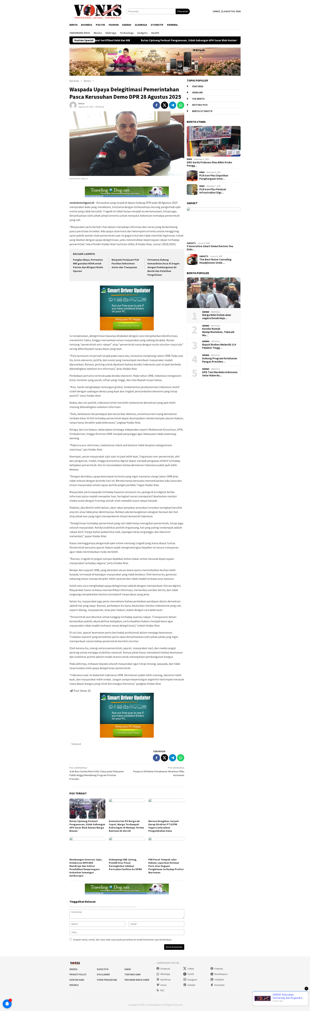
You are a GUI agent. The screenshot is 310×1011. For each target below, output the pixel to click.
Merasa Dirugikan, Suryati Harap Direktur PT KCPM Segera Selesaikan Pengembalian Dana (163, 825)
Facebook (165, 968)
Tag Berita (198, 98)
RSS (162, 990)
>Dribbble (219, 979)
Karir (128, 969)
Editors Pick (200, 104)
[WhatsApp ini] (180, 105)
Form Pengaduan (107, 979)
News (189, 159)
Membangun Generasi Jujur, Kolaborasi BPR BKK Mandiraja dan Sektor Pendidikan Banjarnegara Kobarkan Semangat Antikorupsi (85, 867)
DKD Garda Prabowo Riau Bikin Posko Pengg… (209, 164)
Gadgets (191, 243)
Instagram (192, 979)
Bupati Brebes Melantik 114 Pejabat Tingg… (219, 346)
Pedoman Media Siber (137, 979)
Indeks (73, 969)
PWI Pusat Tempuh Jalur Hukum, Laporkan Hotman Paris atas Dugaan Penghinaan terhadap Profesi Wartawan (166, 866)
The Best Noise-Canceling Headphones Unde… (215, 261)
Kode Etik (103, 969)
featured (76, 744)
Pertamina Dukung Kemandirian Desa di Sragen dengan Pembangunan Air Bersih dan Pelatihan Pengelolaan (163, 267)
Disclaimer (103, 974)
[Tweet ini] (164, 105)
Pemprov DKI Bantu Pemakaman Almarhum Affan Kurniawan (158, 771)
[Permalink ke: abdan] (73, 104)
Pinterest (218, 968)
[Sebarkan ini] (156, 105)
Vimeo (163, 985)
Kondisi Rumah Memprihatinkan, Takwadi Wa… (218, 332)
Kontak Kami (76, 979)
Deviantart (219, 985)
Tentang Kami (133, 974)
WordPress (165, 979)
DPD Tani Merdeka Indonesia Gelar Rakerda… (219, 374)
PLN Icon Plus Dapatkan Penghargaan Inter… (213, 177)
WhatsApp (165, 974)
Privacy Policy (77, 974)
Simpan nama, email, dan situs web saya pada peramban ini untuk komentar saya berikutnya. (122, 939)
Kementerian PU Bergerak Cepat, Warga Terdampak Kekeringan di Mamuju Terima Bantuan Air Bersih (126, 825)
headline (197, 92)
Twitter (190, 968)
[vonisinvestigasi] (97, 11)
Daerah (205, 312)
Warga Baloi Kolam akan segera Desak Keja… (216, 316)
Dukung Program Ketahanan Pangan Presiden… (219, 360)
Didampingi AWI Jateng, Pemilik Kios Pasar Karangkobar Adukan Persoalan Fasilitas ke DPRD (125, 864)
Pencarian (182, 11)
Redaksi (74, 985)
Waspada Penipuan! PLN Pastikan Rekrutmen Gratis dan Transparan (125, 263)
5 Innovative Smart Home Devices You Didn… (210, 248)
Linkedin (191, 985)
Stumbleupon (220, 974)
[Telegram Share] (172, 105)
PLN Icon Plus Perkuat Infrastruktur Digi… (212, 191)
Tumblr (190, 974)
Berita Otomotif (202, 111)
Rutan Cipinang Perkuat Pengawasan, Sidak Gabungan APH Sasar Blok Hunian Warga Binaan (157, 40)
